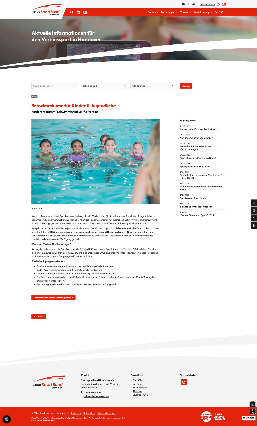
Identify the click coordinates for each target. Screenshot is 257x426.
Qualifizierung (201, 12)
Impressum (76, 413)
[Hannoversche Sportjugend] (254, 225)
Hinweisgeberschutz (106, 413)
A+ (193, 4)
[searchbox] (54, 86)
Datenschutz (89, 413)
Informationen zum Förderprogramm (52, 297)
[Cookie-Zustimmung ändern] (7, 419)
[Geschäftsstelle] (254, 218)
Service (152, 12)
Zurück (39, 316)
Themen (184, 12)
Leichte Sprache (207, 4)
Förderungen (168, 12)
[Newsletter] (254, 203)
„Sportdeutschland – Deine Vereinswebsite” (84, 418)
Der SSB (218, 12)
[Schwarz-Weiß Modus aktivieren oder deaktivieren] (184, 4)
